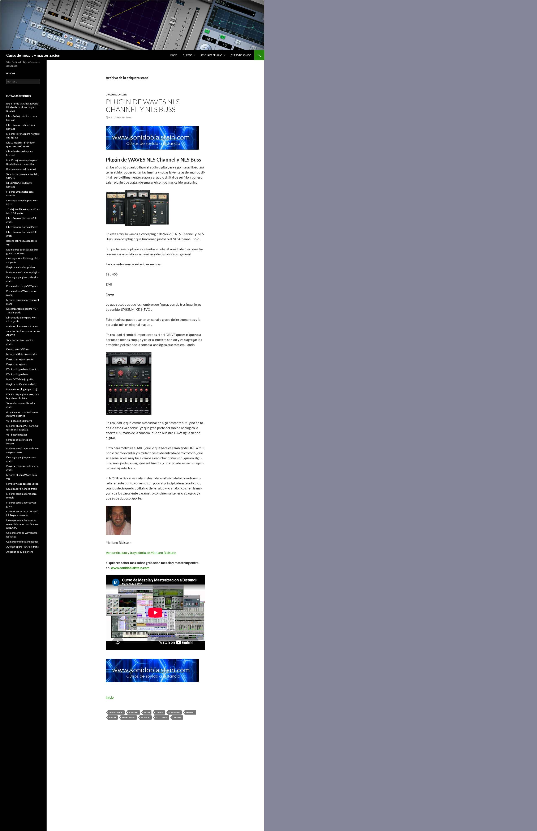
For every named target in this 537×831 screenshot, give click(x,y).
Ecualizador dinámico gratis (21, 488)
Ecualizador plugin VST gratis (22, 286)
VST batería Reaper (16, 434)
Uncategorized (116, 94)
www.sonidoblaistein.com (130, 568)
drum (112, 717)
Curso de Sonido (241, 55)
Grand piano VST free (18, 349)
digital (190, 712)
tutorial (162, 717)
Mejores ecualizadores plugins (22, 272)
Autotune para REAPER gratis (22, 546)
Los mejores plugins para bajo (22, 389)
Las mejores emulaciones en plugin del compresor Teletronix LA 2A (22, 524)
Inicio (173, 55)
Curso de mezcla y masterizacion (33, 55)
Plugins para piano (16, 364)
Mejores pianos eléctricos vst (22, 326)
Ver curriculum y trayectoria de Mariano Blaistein (141, 552)
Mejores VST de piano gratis (21, 354)
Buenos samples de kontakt (21, 169)
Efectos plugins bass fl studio (21, 369)
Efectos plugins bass (17, 374)
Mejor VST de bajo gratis (19, 379)
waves (177, 717)
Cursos (187, 55)
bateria (133, 712)
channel (174, 712)
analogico (116, 712)
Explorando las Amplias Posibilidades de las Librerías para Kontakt (23, 107)
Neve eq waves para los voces (22, 483)
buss (147, 712)
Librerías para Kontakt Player (22, 226)
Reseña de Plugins (211, 55)
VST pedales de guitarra (19, 420)
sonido (145, 717)
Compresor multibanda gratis (22, 541)
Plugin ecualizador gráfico (20, 267)
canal (160, 712)
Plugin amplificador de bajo (21, 384)
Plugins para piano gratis (19, 359)
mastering (128, 717)
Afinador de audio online (19, 551)
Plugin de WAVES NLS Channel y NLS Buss (143, 105)
